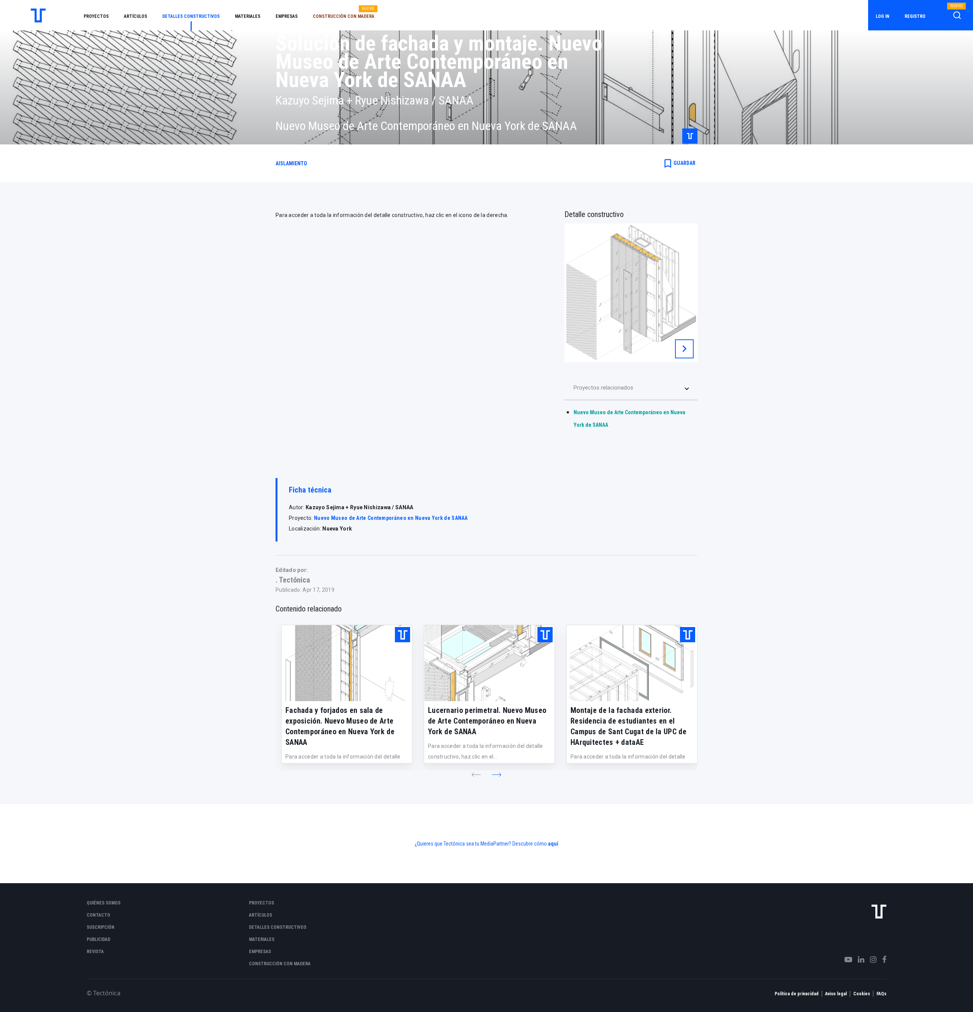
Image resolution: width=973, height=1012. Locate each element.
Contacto (98, 915)
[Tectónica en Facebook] (881, 959)
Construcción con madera (343, 16)
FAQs (881, 993)
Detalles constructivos (191, 16)
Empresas (287, 16)
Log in (882, 16)
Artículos (135, 16)
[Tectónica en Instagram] (870, 959)
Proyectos (96, 16)
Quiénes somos (103, 903)
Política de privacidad (797, 993)
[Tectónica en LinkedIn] (858, 959)
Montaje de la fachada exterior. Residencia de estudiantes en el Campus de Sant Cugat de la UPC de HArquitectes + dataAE (628, 726)
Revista (95, 951)
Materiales (247, 16)
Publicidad (98, 939)
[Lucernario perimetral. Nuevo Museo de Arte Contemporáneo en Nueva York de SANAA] (489, 663)
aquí (553, 844)
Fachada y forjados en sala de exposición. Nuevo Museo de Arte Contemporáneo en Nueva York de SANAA (340, 726)
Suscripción (100, 927)
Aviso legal (836, 993)
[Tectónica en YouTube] (845, 959)
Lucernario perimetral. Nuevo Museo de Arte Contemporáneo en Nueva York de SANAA (487, 721)
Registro (915, 16)
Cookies (861, 993)
